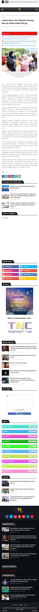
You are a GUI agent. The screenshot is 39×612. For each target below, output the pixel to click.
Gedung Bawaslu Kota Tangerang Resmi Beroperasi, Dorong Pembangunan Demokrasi (22, 498)
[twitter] (28, 266)
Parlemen (17, 456)
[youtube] (28, 270)
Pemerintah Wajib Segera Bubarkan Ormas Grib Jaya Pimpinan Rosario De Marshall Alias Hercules (23, 348)
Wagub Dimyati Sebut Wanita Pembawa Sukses (22, 490)
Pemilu (17, 466)
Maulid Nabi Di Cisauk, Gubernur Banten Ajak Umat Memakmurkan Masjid (22, 529)
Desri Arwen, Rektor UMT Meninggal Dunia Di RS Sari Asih (23, 371)
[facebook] (10, 266)
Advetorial (17, 426)
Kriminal (17, 441)
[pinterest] (32, 516)
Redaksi (21, 605)
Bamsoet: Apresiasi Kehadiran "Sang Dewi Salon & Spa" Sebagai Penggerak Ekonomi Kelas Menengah (23, 195)
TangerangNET (15, 608)
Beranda (15, 605)
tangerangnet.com (8, 27)
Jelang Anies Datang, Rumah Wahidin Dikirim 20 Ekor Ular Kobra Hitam (21, 588)
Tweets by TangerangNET (9, 571)
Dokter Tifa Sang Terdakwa (18, 363)
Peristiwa (17, 471)
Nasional (17, 446)
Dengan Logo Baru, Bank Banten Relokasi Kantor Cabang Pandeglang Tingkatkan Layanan (22, 204)
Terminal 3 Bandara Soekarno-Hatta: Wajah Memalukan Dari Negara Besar (23, 580)
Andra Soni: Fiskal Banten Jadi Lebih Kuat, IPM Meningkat (20, 45)
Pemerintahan (17, 461)
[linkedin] (27, 516)
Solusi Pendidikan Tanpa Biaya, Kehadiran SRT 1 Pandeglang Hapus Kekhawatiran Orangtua (23, 546)
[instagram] (10, 270)
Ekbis (7, 15)
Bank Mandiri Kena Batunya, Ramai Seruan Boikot (23, 356)
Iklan (26, 605)
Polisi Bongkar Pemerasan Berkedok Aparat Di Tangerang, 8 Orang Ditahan (23, 554)
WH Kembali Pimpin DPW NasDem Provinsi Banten (22, 482)
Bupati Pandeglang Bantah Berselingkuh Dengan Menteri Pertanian (22, 596)
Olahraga (17, 451)
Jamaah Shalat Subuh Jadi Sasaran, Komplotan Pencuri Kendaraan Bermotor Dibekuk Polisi (22, 380)
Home (3, 15)
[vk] (28, 274)
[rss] (28, 278)
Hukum (17, 436)
